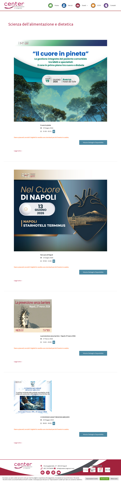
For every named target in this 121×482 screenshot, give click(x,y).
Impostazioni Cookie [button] (92, 478)
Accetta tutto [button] (104, 478)
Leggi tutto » (18, 151)
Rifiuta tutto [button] (114, 478)
